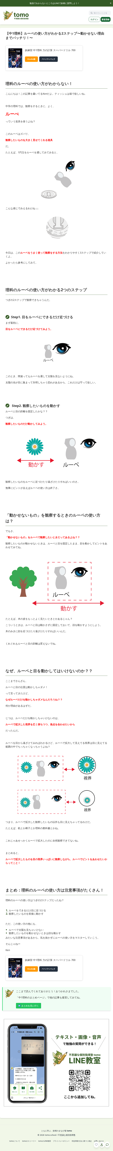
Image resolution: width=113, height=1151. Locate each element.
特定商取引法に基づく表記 (82, 1141)
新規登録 (105, 19)
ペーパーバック (48, 59)
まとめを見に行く (30, 1005)
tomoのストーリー (29, 1141)
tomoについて (14, 1141)
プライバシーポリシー (61, 1141)
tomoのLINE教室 (44, 1141)
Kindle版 (31, 59)
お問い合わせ (99, 1141)
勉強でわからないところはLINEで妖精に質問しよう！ (55, 3)
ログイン (94, 19)
